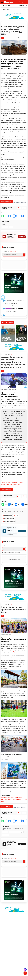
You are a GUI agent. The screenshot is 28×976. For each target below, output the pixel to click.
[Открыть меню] (2, 2)
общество (6, 835)
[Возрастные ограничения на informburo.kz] (20, 2)
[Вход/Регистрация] (23, 2)
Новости (8, 9)
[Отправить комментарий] (24, 254)
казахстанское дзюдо (9, 521)
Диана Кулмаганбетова (16, 24)
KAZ (26, 2)
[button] (23, 5)
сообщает (13, 652)
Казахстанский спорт (9, 518)
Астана (5, 832)
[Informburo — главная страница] (9, 2)
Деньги (5, 227)
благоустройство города (16, 832)
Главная (3, 9)
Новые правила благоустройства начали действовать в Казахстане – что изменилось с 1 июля (14, 799)
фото (13, 604)
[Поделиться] (25, 973)
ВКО (11, 227)
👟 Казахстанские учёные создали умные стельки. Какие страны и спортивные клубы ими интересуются (14, 302)
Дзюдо (16, 515)
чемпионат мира (8, 515)
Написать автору (22, 37)
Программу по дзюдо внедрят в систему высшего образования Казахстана (12, 483)
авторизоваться (13, 251)
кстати (13, 354)
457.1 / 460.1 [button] (7, 5)
